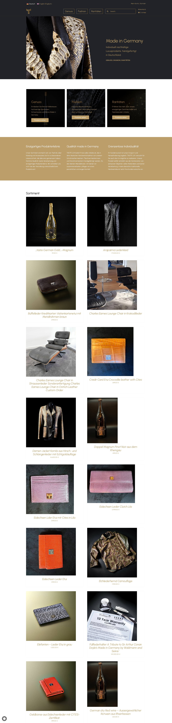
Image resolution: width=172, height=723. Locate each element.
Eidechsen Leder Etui (54, 579)
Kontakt (143, 3)
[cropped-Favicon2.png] (29, 9)
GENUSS (109, 60)
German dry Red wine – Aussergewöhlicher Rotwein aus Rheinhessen (115, 712)
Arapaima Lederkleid (115, 250)
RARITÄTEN (126, 60)
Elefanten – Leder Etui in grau (54, 644)
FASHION (117, 60)
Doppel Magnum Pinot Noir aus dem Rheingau (115, 448)
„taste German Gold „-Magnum (54, 250)
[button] (4, 718)
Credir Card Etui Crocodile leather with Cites (115, 379)
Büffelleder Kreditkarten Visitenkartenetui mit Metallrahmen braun (54, 315)
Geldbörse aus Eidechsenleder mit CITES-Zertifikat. (55, 716)
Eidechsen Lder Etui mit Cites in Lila (54, 517)
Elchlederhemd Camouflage (115, 581)
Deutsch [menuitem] (32, 4)
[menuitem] (31, 3)
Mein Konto (135, 3)
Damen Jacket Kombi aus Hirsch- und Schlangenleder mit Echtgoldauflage (55, 452)
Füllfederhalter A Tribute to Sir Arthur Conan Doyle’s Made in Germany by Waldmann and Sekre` (115, 648)
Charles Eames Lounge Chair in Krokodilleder (115, 313)
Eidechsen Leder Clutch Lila (116, 506)
